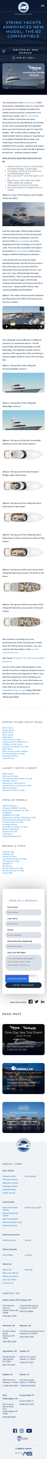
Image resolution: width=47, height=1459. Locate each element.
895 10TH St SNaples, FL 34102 (10, 1381)
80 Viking (7, 866)
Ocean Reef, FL (27, 1395)
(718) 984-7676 (9, 1316)
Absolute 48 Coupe (11, 739)
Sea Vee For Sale (10, 776)
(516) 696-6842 (9, 1417)
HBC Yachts (8, 774)
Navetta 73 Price (10, 756)
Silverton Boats (9, 788)
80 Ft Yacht (7, 735)
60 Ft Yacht (7, 728)
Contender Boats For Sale (14, 859)
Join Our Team (10, 1279)
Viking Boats (8, 730)
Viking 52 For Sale (10, 861)
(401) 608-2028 (27, 1337)
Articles (28, 1255)
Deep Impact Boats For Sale (15, 810)
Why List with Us (11, 1273)
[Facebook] (15, 1431)
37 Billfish (7, 813)
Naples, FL (8, 1374)
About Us (7, 1264)
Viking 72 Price (9, 856)
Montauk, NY (9, 1325)
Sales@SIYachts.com (12, 690)
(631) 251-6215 (9, 1365)
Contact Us (8, 1283)
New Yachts (8, 1170)
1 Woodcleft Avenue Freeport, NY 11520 (29, 1306)
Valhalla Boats (9, 1189)
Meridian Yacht (9, 781)
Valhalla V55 (8, 852)
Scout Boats (30, 1176)
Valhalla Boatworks (11, 836)
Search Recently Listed (10, 1214)
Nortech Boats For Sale (13, 870)
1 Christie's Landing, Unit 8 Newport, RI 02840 (32, 1332)
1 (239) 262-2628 (10, 1385)
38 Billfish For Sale (11, 815)
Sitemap (29, 1269)
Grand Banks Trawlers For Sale (16, 785)
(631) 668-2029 (9, 1341)
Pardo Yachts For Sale (12, 868)
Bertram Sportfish (10, 829)
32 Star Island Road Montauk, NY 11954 (9, 1334)
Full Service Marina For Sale (15, 746)
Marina (28, 1240)
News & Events (10, 1249)
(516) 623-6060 (26, 1311)
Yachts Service (9, 1240)
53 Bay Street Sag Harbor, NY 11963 (9, 1359)
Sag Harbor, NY (10, 1351)
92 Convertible (22, 241)
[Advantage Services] (23, 1455)
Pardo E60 (7, 873)
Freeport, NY (26, 1300)
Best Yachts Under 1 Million (15, 751)
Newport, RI (25, 1325)
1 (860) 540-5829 (27, 1385)
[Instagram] (21, 1431)
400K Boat (7, 737)
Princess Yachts (10, 1179)
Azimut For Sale (9, 831)
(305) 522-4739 (26, 1404)
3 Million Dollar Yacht (12, 744)
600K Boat (7, 749)
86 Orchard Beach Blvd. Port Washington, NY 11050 (10, 1409)
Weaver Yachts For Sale (13, 790)
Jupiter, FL (25, 1351)
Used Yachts (8, 758)
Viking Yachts (30, 102)
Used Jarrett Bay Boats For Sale (17, 778)
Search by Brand (10, 1219)
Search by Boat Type (12, 1222)
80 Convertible (21, 251)
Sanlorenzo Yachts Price (13, 783)
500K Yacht (7, 732)
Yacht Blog (8, 1255)
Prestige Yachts (9, 824)
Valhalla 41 (7, 863)
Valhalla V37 (8, 854)
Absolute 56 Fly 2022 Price (15, 742)
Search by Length (33, 1207)
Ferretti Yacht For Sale (12, 822)
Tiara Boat (7, 834)
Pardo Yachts (9, 1193)
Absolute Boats (9, 806)
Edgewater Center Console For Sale (19, 817)
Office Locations (10, 1276)
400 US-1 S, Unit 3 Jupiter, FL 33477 (28, 1358)
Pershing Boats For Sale (13, 753)
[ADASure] (22, 1438)
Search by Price (10, 1225)
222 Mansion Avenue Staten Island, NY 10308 (11, 1309)
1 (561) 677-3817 (27, 1362)
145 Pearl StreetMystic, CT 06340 (28, 1381)
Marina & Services (11, 1234)
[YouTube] (29, 1431)
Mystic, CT (24, 1374)
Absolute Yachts (10, 1183)
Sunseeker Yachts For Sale (14, 827)
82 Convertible (31, 116)
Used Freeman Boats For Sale (16, 820)
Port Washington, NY (10, 1397)
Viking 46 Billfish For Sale (14, 808)
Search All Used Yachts (10, 1208)
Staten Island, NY (11, 1300)
